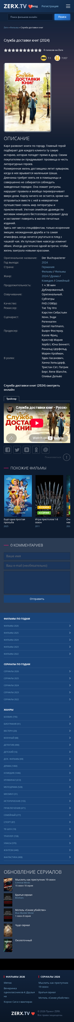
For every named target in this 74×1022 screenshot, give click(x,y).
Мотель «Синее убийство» (54, 997)
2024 (45, 262)
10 (40, 50)
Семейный (62, 280)
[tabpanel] (37, 423)
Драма (54, 276)
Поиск (62, 17)
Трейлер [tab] (11, 398)
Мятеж (8, 982)
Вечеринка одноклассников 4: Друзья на (19, 992)
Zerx (6, 27)
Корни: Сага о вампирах (18, 1001)
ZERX (18, 6)
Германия (48, 267)
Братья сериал (47, 992)
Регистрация (50, 6)
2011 (37, 526)
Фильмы (14, 27)
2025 (6, 526)
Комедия (47, 280)
